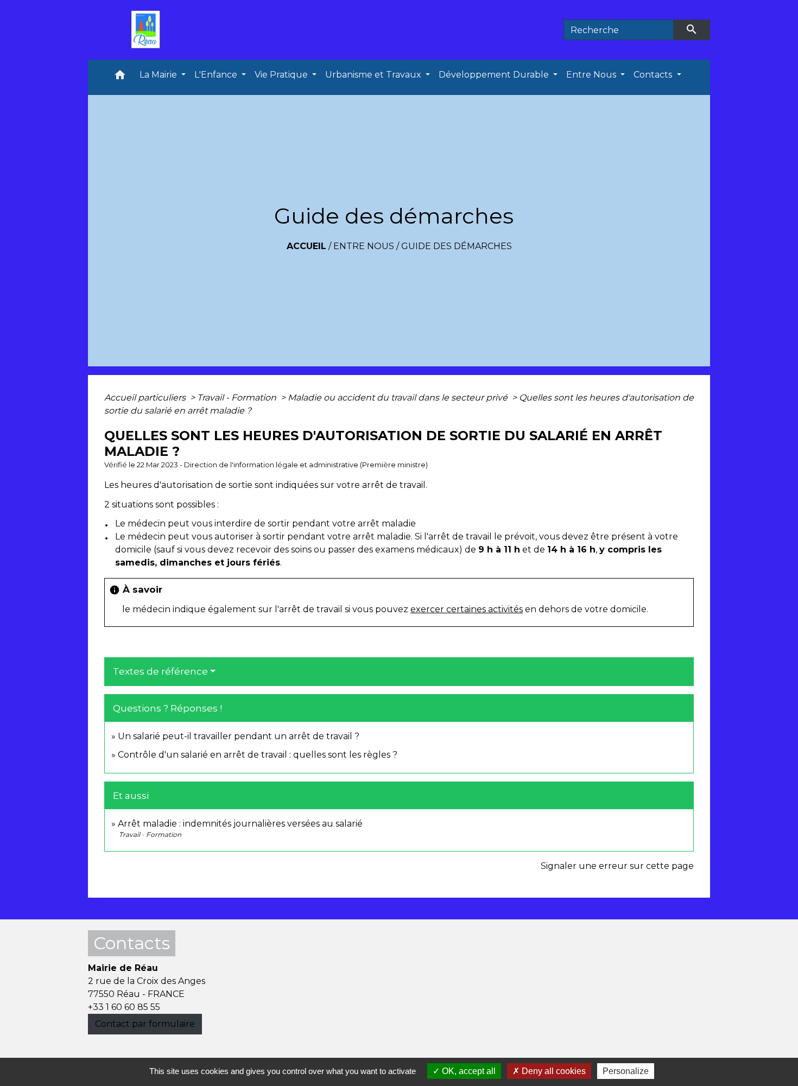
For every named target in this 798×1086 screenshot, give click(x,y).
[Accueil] (148, 29)
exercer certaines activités (466, 609)
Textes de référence (160, 671)
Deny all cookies (553, 1071)
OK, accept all (468, 1071)
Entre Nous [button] (592, 74)
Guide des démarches (456, 246)
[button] (120, 77)
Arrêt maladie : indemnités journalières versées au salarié (240, 823)
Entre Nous (363, 246)
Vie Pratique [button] (282, 74)
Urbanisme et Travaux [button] (374, 74)
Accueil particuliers (146, 397)
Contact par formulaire (145, 1024)
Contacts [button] (654, 74)
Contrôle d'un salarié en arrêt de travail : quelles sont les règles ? (257, 755)
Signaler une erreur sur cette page (617, 866)
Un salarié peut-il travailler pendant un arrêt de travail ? (238, 736)
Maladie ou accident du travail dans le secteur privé (399, 397)
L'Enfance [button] (216, 74)
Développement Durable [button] (495, 74)
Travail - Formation (237, 397)
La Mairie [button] (159, 74)
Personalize (626, 1071)
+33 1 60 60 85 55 (124, 1007)
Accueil (306, 246)
